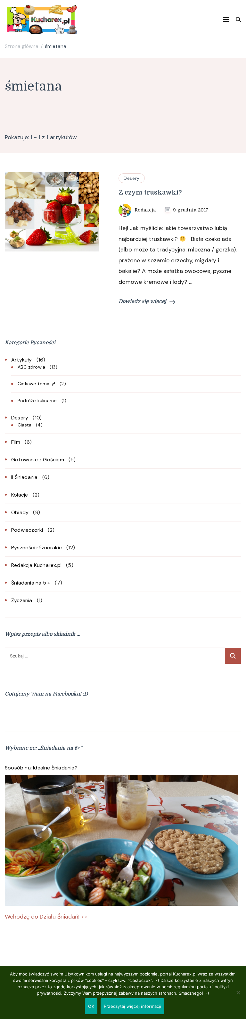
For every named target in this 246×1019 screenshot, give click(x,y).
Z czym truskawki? (150, 192)
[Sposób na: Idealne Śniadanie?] (121, 840)
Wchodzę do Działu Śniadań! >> (46, 916)
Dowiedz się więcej (142, 301)
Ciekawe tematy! (36, 383)
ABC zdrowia (31, 367)
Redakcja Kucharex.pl (36, 565)
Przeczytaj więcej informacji (132, 1006)
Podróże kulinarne (37, 400)
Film (15, 442)
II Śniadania (24, 477)
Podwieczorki (27, 530)
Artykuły (21, 359)
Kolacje (19, 494)
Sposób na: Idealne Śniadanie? (41, 767)
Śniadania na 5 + (30, 582)
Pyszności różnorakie (36, 547)
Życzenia (21, 600)
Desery (132, 178)
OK (91, 1006)
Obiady (20, 512)
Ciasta (24, 425)
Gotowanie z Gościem (37, 459)
